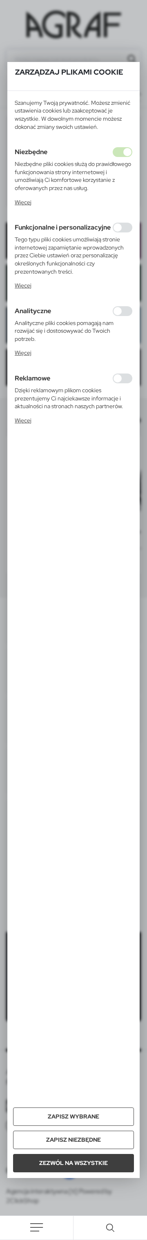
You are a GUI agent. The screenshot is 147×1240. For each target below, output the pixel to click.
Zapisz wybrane (73, 1116)
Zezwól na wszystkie (73, 1163)
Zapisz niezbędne (73, 1139)
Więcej (23, 202)
